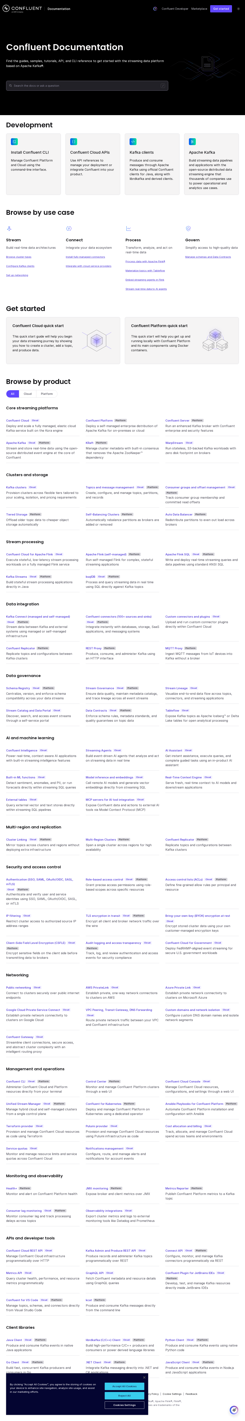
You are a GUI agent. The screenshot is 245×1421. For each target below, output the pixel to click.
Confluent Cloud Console (182, 1081)
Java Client (14, 1340)
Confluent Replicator (20, 648)
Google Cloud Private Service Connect (33, 1010)
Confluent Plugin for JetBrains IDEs (190, 1273)
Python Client (174, 1340)
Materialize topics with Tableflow (145, 270)
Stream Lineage (176, 688)
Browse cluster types (18, 256)
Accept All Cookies (124, 1386)
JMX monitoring (97, 1188)
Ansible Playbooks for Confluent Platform (194, 1104)
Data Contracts (96, 710)
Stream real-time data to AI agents (146, 288)
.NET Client (93, 1362)
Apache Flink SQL (177, 554)
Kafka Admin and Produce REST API (111, 1250)
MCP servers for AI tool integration (110, 799)
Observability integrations (104, 1211)
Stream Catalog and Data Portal (28, 710)
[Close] (144, 1377)
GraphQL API (95, 1273)
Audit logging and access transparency (113, 943)
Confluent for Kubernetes (103, 1104)
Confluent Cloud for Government (188, 943)
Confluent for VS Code (22, 1300)
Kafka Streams (16, 576)
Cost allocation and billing (183, 1126)
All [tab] (12, 393)
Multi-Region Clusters (101, 839)
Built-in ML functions (20, 777)
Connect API (174, 1250)
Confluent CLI (15, 1081)
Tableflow (172, 710)
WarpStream (174, 443)
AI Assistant (173, 750)
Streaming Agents (98, 750)
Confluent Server (177, 420)
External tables (16, 799)
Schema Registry (18, 688)
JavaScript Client (177, 1362)
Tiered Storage (16, 514)
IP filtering (13, 916)
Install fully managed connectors (85, 256)
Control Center (96, 1081)
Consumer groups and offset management (195, 487)
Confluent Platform (99, 420)
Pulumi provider (97, 1126)
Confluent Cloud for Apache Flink (29, 554)
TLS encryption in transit (103, 916)
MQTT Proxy (174, 648)
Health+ (11, 1188)
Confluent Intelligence (21, 750)
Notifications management (104, 1148)
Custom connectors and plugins (187, 616)
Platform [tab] (47, 393)
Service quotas (16, 1148)
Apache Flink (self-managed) (106, 554)
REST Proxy (94, 648)
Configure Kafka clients (20, 265)
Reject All (124, 1395)
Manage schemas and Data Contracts (208, 256)
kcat (89, 1300)
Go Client (12, 1362)
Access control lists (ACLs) (184, 879)
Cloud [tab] (28, 393)
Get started (221, 8)
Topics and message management (110, 487)
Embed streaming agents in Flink (145, 279)
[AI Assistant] (155, 8)
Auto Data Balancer (179, 514)
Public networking (18, 987)
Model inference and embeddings (109, 777)
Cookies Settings (124, 1404)
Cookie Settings (172, 1393)
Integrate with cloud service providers (88, 265)
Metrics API (14, 1273)
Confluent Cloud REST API (24, 1250)
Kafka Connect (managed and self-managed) (38, 616)
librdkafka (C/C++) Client (103, 1340)
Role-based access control (104, 879)
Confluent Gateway (19, 1037)
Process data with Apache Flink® (145, 261)
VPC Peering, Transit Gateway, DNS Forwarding (119, 1010)
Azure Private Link (178, 987)
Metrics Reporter (177, 1188)
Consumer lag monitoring (24, 1211)
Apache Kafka (16, 443)
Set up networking (17, 275)
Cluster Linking (16, 839)
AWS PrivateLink (97, 987)
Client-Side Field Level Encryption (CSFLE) (35, 943)
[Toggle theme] (238, 8)
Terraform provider (19, 1126)
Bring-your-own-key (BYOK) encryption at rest (197, 916)
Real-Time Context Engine (183, 777)
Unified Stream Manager (23, 1104)
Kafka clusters (16, 487)
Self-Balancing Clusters (102, 514)
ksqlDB (90, 576)
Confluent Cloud (17, 420)
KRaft (89, 443)
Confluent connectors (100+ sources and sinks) (119, 616)
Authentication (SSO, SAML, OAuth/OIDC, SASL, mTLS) (39, 882)
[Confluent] (22, 9)
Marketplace (199, 8)
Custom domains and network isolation (192, 1010)
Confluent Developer (175, 8)
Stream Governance (100, 688)
